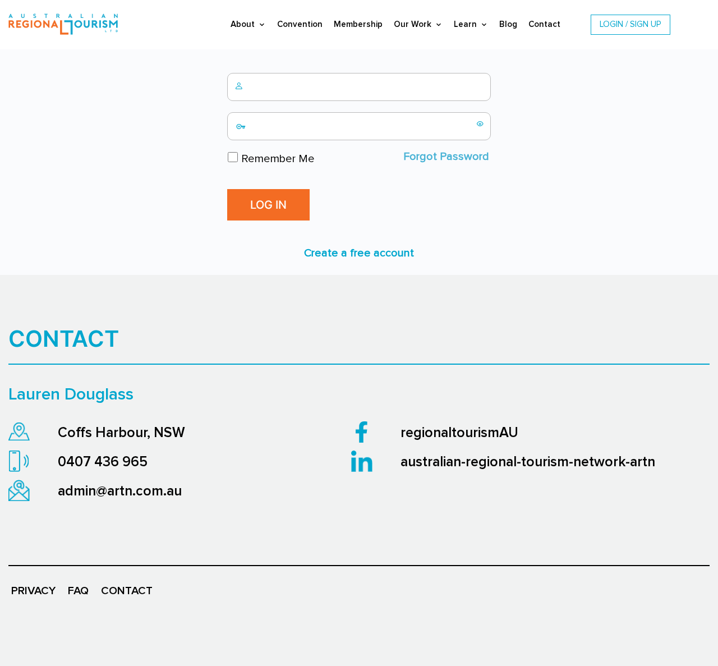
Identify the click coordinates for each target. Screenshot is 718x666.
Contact (544, 24)
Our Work (412, 24)
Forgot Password (446, 156)
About (243, 24)
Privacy (33, 590)
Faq (78, 590)
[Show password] (480, 123)
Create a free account (359, 253)
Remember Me (276, 158)
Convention (300, 24)
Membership (358, 24)
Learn (465, 24)
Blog (508, 24)
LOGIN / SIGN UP (630, 24)
